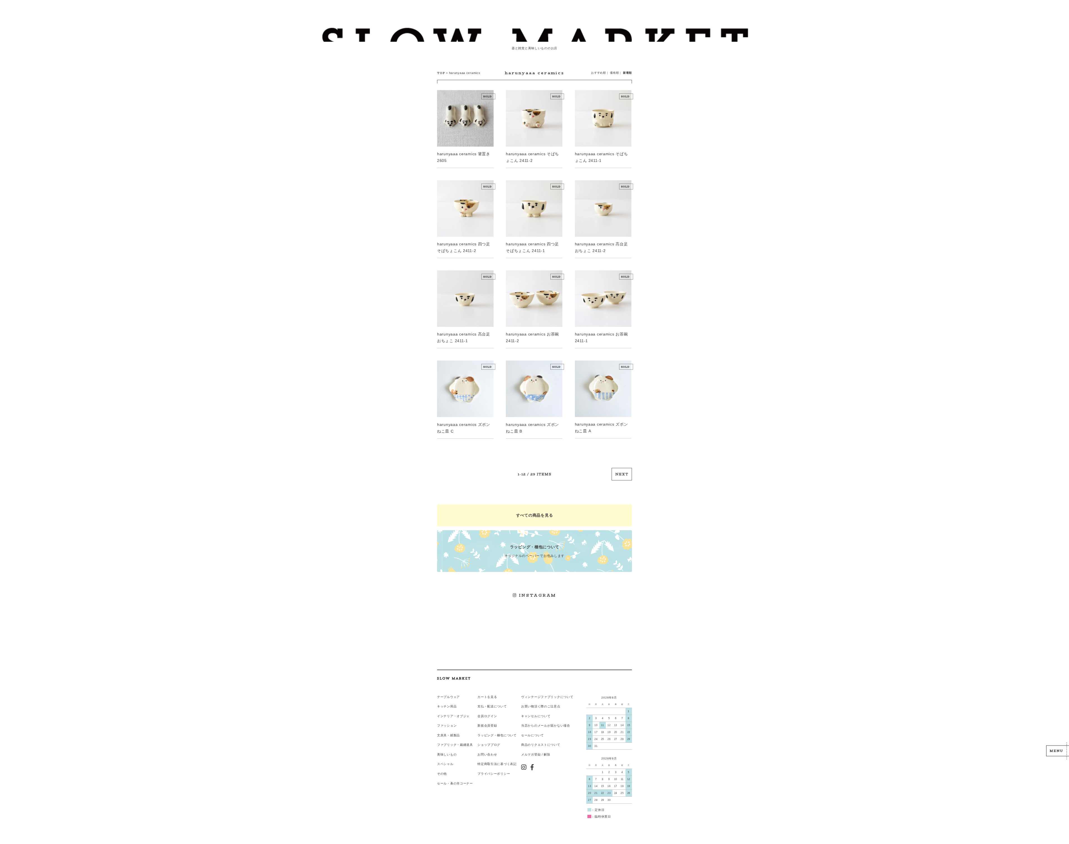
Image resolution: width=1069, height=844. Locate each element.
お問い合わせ (487, 754)
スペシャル (445, 764)
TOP (441, 73)
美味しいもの (447, 754)
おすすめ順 (598, 72)
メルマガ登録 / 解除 (535, 754)
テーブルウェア (448, 697)
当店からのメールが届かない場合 (545, 725)
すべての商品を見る (534, 515)
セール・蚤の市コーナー (455, 783)
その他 (442, 773)
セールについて (532, 735)
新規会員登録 (487, 725)
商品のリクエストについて (540, 744)
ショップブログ (488, 744)
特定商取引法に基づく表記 (497, 764)
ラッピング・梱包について (497, 735)
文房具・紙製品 (448, 735)
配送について (497, 706)
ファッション (447, 725)
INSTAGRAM (536, 595)
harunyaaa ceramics (464, 73)
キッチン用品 (447, 706)
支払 (480, 706)
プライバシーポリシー (493, 773)
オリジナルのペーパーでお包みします (534, 551)
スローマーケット (534, 35)
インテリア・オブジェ (453, 716)
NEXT (621, 474)
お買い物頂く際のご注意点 (540, 706)
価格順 (614, 72)
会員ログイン (487, 716)
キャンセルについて (535, 716)
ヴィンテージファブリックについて (547, 697)
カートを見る (487, 697)
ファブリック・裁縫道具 (455, 744)
